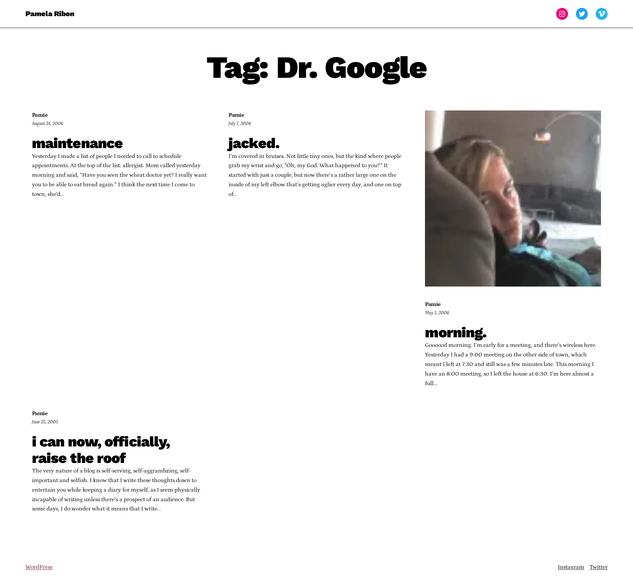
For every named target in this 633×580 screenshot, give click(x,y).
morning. (455, 332)
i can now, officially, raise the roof (101, 450)
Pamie (39, 115)
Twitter (598, 567)
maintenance (77, 143)
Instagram (571, 567)
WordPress (38, 567)
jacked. (253, 143)
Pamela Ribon (50, 14)
